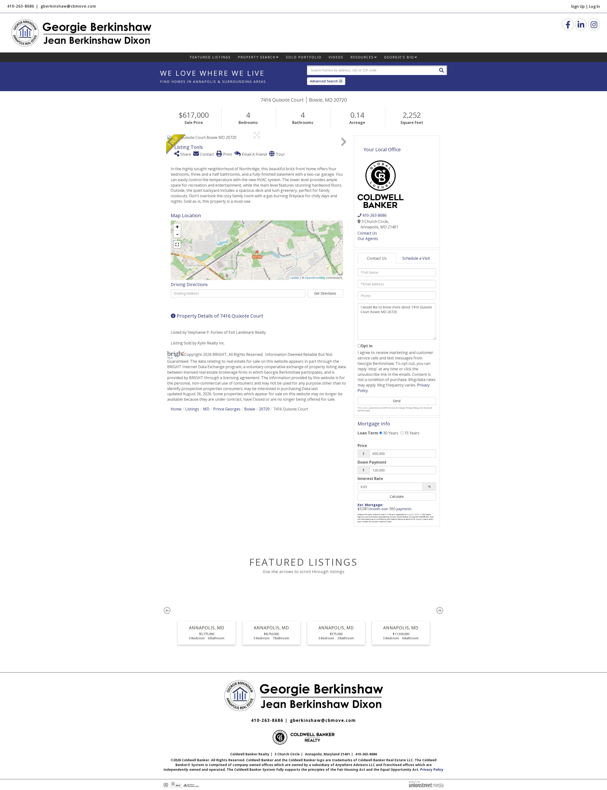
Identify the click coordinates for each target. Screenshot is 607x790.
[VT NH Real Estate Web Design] (426, 783)
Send (396, 401)
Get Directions (325, 293)
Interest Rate (370, 478)
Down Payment (372, 462)
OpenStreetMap (315, 277)
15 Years (411, 433)
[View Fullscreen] (177, 244)
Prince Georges (226, 409)
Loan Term (368, 433)
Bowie (249, 409)
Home (176, 409)
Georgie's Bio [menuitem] (399, 57)
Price (362, 445)
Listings (192, 409)
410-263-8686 (20, 6)
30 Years (390, 433)
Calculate (397, 496)
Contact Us (367, 233)
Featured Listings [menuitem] (210, 57)
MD (206, 409)
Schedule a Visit (416, 258)
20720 (264, 409)
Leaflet (294, 277)
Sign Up (578, 6)
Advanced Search (324, 81)
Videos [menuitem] (336, 57)
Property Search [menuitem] (257, 57)
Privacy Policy (412, 407)
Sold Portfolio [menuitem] (304, 57)
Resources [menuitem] (362, 57)
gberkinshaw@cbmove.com (68, 6)
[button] (441, 70)
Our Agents (368, 238)
